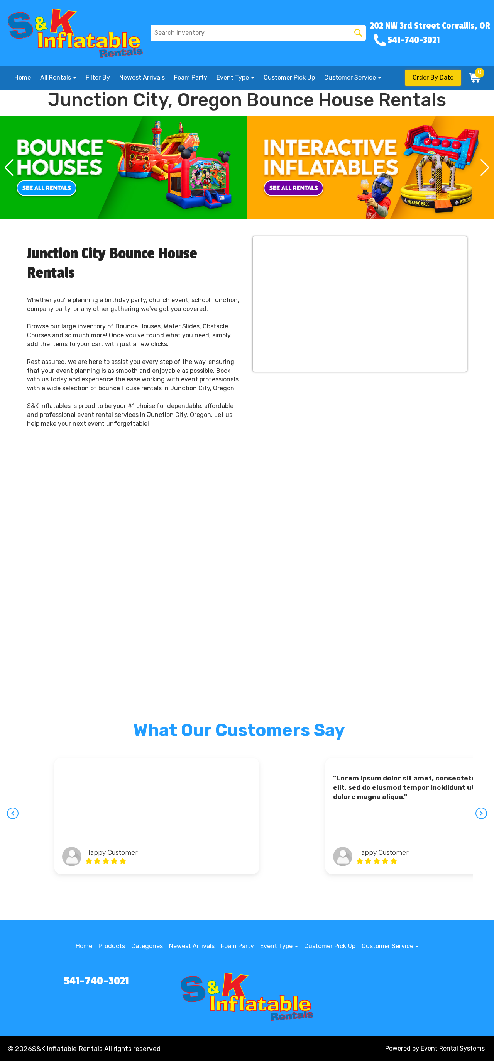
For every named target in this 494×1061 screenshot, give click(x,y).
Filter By (98, 77)
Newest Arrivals (142, 77)
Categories (147, 946)
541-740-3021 (96, 981)
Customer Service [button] (350, 77)
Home (22, 77)
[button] (9, 167)
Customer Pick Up (289, 77)
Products (111, 946)
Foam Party (190, 77)
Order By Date (433, 77)
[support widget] (470, 1042)
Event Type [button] (233, 77)
